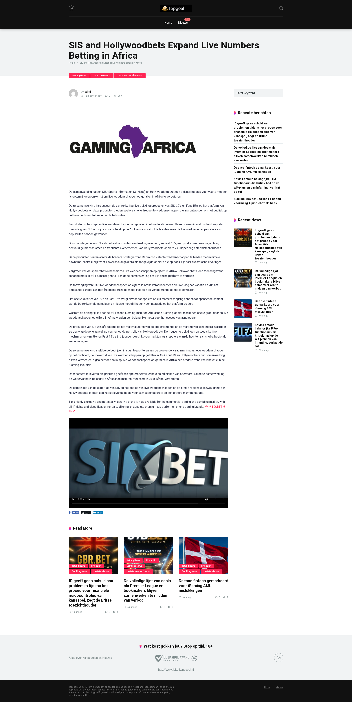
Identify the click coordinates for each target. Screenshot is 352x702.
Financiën (96, 566)
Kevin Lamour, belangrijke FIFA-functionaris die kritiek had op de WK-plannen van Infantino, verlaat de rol (257, 185)
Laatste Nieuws (102, 75)
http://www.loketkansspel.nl (176, 669)
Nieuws (183, 22)
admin (88, 91)
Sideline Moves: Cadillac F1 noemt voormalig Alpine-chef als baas (257, 201)
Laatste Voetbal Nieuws (130, 75)
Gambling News (79, 571)
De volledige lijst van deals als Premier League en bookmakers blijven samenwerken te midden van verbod (147, 590)
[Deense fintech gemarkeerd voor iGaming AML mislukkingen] (203, 555)
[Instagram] (71, 8)
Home (168, 22)
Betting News (79, 75)
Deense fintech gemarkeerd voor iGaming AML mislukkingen (203, 585)
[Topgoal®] (176, 8)
